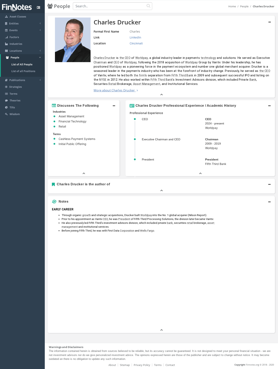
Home (232, 6)
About (112, 365)
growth (86, 215)
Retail (112, 84)
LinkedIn (135, 37)
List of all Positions (23, 71)
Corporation (127, 230)
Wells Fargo (147, 230)
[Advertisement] (246, 267)
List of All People (21, 64)
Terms (158, 365)
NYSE (102, 79)
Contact (170, 365)
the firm (139, 75)
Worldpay (141, 57)
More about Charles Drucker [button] (114, 90)
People (244, 6)
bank (170, 222)
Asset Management (146, 84)
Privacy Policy (142, 365)
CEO (116, 62)
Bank (253, 79)
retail (190, 222)
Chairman (100, 62)
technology (208, 57)
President (211, 159)
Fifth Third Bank (182, 75)
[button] (161, 57)
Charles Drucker (104, 57)
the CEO (124, 57)
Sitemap (125, 365)
